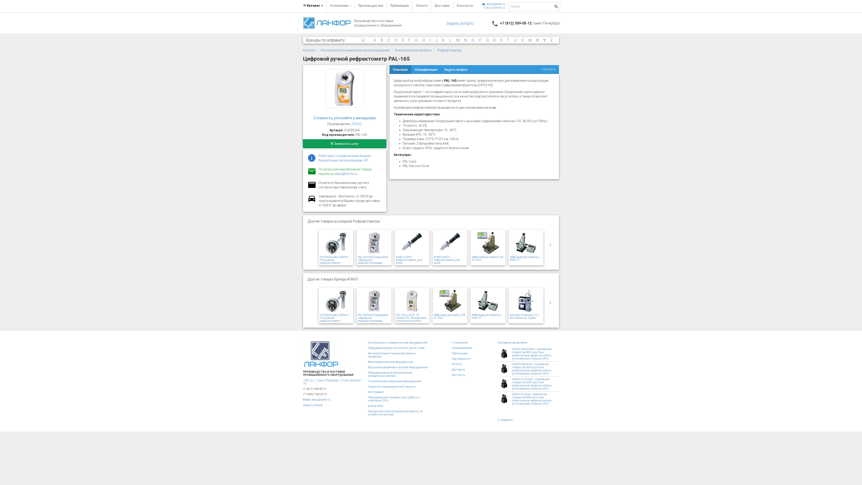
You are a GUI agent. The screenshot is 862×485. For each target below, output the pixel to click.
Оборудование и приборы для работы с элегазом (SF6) (394, 399)
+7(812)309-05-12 (494, 7)
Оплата (421, 5)
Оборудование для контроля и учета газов (396, 348)
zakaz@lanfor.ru (495, 4)
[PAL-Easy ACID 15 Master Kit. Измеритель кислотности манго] (412, 301)
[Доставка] (311, 201)
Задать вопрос (460, 23)
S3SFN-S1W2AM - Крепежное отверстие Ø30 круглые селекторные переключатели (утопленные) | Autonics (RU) (531, 383)
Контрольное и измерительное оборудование (355, 50)
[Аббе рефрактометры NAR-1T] (526, 243)
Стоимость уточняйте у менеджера (345, 117)
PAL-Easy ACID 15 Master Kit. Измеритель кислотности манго (411, 317)
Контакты (465, 5)
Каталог (309, 50)
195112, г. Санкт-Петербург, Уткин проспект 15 (332, 382)
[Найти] (556, 7)
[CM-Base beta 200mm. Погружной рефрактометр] (336, 243)
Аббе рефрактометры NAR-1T (524, 258)
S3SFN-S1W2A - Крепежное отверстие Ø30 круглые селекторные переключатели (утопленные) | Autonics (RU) (531, 398)
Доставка (442, 5)
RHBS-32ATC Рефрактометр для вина (409, 260)
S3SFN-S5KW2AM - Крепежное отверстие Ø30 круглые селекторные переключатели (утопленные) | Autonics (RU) (531, 353)
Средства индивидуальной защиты (392, 386)
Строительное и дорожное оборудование (394, 381)
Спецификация (426, 69)
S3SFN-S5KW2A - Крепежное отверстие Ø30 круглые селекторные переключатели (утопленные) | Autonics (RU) (531, 368)
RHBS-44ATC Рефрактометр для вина (447, 260)
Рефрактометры (449, 50)
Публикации (399, 5)
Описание (400, 69)
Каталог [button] (313, 5)
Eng (363, 39)
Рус (363, 41)
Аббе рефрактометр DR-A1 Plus (488, 258)
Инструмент (376, 392)
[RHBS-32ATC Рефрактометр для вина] (412, 243)
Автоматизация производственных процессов (392, 355)
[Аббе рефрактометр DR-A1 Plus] (488, 243)
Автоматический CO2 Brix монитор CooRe (524, 316)
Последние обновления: (512, 342)
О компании (460, 342)
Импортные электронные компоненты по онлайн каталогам (395, 413)
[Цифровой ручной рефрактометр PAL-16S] (344, 88)
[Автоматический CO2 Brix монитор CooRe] (526, 301)
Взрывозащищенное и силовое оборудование (397, 367)
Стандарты (505, 419)
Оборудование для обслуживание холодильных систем (390, 374)
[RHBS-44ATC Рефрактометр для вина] (450, 243)
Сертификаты (461, 358)
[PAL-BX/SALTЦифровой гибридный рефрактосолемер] (374, 243)
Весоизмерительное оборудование (390, 362)
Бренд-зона (375, 406)
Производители (370, 5)
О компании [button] (339, 5)
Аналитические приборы (413, 50)
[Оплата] (311, 188)
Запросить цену (346, 144)
